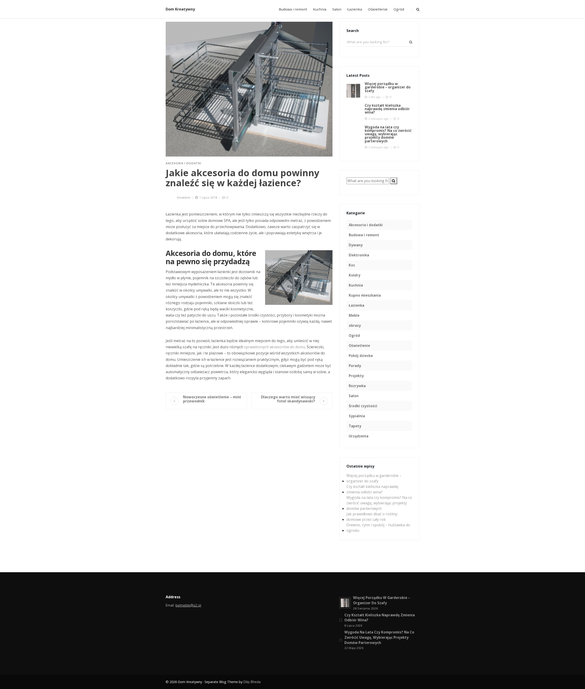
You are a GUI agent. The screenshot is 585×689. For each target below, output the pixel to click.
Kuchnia (319, 9)
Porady (355, 365)
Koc (352, 265)
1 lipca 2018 (208, 197)
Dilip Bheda (252, 682)
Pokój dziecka (361, 355)
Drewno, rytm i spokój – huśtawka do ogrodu (378, 527)
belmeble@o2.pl (188, 605)
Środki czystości (363, 406)
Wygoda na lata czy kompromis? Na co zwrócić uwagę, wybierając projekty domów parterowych (379, 503)
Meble (354, 315)
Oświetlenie (378, 9)
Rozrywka (357, 385)
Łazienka (354, 9)
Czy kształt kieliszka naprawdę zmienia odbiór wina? (372, 489)
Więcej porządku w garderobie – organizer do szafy (374, 478)
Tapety (355, 426)
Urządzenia (358, 436)
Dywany (356, 245)
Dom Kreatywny (180, 9)
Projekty (356, 375)
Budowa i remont (293, 9)
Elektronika (359, 255)
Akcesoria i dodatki (183, 163)
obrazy (355, 325)
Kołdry (354, 275)
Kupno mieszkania (365, 295)
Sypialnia (357, 416)
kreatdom (183, 197)
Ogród (399, 9)
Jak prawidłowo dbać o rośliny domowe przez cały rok (371, 516)
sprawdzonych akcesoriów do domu (274, 346)
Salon (336, 9)
